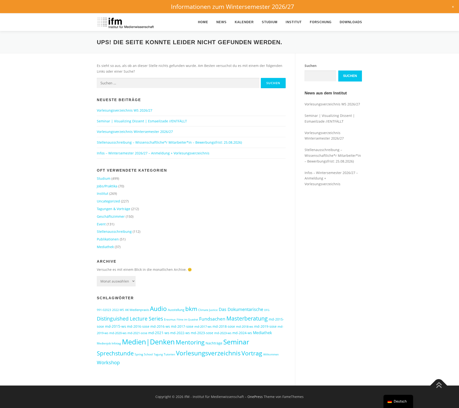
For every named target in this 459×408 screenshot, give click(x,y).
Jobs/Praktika (107, 186)
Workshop (108, 362)
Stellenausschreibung (114, 231)
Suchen (311, 65)
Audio (158, 308)
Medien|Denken (148, 342)
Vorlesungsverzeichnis (208, 353)
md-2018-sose (224, 326)
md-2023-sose (202, 333)
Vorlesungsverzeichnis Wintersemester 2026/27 (135, 131)
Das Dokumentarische (241, 309)
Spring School (144, 354)
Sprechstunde (115, 353)
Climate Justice (208, 310)
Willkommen (271, 354)
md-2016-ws (160, 326)
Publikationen (108, 239)
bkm (191, 309)
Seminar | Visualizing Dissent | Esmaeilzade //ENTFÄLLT (142, 121)
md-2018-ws (244, 326)
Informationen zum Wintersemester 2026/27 (232, 6)
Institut (294, 22)
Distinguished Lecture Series (130, 318)
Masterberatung (247, 318)
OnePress (255, 396)
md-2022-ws (180, 333)
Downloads (351, 22)
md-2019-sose (265, 326)
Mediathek (105, 247)
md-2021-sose (137, 333)
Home (203, 22)
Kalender (244, 22)
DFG (266, 310)
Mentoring (190, 342)
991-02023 (104, 310)
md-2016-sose (138, 326)
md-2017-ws (203, 326)
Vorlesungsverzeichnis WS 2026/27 (124, 110)
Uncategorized (108, 201)
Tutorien (169, 354)
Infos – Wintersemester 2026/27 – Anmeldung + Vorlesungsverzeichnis (153, 153)
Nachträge (214, 343)
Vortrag (251, 353)
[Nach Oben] (438, 385)
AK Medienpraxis (137, 310)
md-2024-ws (242, 333)
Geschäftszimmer (111, 216)
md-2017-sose (182, 326)
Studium (270, 22)
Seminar (236, 341)
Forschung (321, 22)
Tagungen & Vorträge (113, 209)
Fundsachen (212, 319)
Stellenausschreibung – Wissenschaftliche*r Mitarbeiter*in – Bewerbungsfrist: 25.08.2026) (169, 142)
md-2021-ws (158, 332)
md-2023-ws (222, 333)
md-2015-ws (115, 326)
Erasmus (170, 319)
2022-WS (118, 310)
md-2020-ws (117, 333)
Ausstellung (176, 310)
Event (101, 224)
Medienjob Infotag (109, 343)
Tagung (158, 354)
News (221, 22)
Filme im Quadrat (187, 319)
